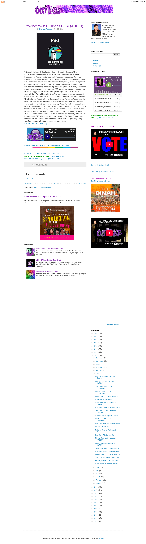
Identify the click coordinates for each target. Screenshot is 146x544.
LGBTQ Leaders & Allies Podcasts (107, 407)
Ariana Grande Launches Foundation (49, 248)
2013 (96, 502)
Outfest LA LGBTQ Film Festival (106, 416)
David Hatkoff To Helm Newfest (106, 396)
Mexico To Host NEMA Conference (103, 420)
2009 (96, 515)
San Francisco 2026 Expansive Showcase (42, 197)
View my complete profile (100, 42)
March (98, 477)
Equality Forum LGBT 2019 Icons (107, 460)
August (98, 370)
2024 (96, 340)
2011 (96, 509)
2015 (96, 496)
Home (55, 183)
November (100, 361)
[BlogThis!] (39, 165)
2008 (96, 518)
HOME (95, 60)
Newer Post (29, 183)
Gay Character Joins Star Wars (47, 271)
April (97, 474)
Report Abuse (113, 325)
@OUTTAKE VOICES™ (59, 156)
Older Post (82, 183)
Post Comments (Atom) (42, 187)
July (97, 373)
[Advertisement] (105, 286)
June (98, 467)
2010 (96, 512)
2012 (96, 506)
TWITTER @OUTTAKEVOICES (102, 172)
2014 (96, 499)
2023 (96, 343)
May (97, 471)
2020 (96, 352)
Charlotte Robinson (46, 29)
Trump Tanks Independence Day (107, 457)
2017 (96, 490)
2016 (96, 493)
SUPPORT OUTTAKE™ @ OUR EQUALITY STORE (42, 159)
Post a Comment (33, 179)
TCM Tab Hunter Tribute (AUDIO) (107, 448)
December (100, 358)
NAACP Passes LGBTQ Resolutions (103, 392)
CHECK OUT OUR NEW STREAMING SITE (42, 154)
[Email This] (37, 165)
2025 (96, 337)
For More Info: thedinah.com (101, 181)
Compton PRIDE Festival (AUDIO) (107, 454)
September (100, 367)
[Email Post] (32, 164)
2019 (96, 355)
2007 (96, 521)
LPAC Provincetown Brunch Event (107, 424)
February (99, 480)
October (99, 364)
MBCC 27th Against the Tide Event (48, 260)
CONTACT (97, 66)
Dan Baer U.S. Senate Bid (104, 435)
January (99, 483)
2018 (96, 487)
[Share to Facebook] (43, 165)
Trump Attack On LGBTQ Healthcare (104, 387)
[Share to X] (41, 165)
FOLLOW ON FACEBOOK (100, 165)
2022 (96, 346)
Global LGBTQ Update (103, 399)
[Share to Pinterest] (45, 165)
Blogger (101, 538)
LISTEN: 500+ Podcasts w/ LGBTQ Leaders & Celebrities (46, 145)
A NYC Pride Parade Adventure (106, 464)
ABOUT (96, 63)
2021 (96, 349)
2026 (96, 333)
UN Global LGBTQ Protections (106, 427)
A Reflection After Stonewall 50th (107, 451)
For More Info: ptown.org (35, 123)
